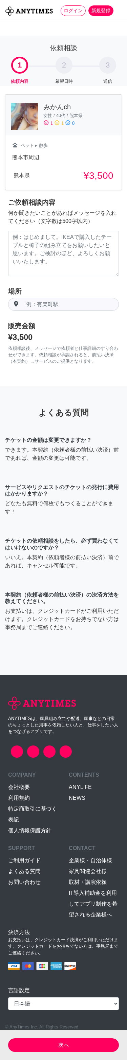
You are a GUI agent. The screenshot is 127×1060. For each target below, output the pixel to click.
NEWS (77, 798)
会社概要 (19, 787)
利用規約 (19, 798)
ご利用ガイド (24, 860)
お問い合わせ (24, 882)
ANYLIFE (80, 787)
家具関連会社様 (88, 871)
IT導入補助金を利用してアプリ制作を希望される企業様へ (93, 903)
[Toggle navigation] (117, 10)
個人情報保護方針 (29, 830)
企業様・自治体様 (90, 860)
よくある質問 (24, 871)
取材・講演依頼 (88, 882)
